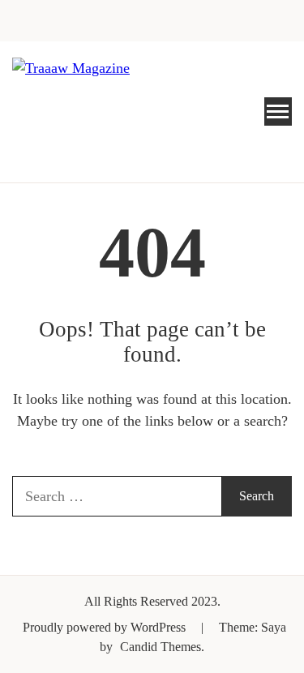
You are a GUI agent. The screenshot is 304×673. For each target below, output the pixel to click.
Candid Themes (160, 647)
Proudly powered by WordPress (106, 627)
